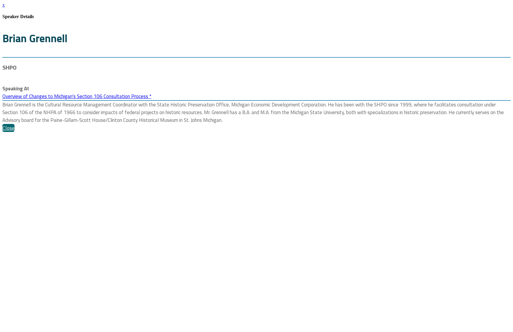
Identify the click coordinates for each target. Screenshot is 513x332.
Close (8, 128)
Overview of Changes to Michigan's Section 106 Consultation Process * (76, 96)
